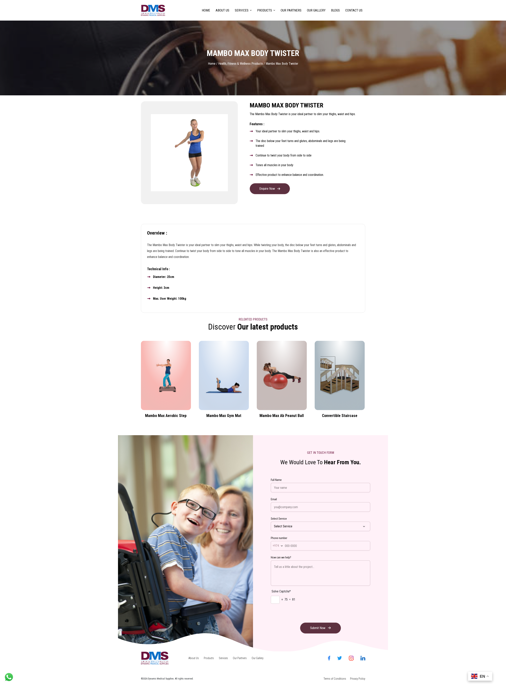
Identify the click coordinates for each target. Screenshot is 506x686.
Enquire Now (267, 188)
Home (206, 10)
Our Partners (291, 10)
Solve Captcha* (281, 591)
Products (264, 10)
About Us (222, 10)
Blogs (335, 10)
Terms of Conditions (335, 678)
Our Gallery (316, 10)
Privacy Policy (357, 678)
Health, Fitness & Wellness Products (240, 63)
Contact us (354, 10)
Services (241, 10)
